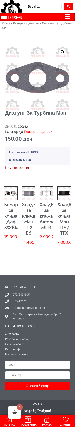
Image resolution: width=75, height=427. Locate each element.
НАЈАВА (47, 424)
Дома (6, 23)
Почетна (9, 424)
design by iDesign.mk (38, 411)
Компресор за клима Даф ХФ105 (16, 216)
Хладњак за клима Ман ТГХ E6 (32, 219)
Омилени (66, 424)
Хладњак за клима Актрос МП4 (50, 216)
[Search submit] (68, 6)
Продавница (28, 424)
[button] (62, 52)
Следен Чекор (37, 386)
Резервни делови (26, 23)
